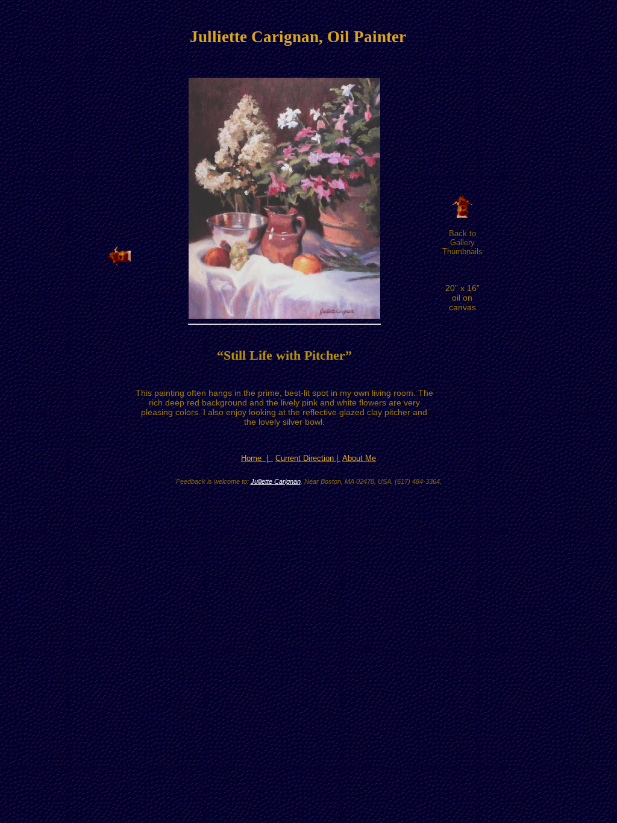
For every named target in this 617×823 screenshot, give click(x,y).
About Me (359, 458)
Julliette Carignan (276, 481)
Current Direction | (307, 458)
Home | (257, 458)
